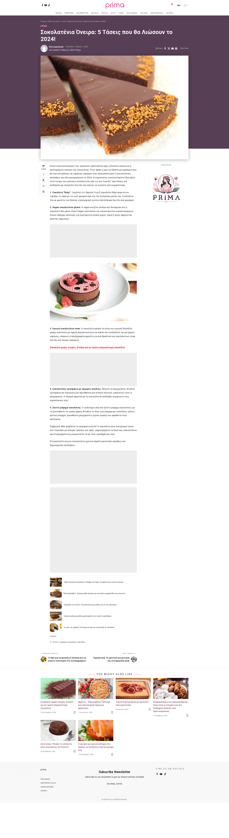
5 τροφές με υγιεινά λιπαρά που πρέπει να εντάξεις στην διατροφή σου (95, 747)
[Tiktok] (49, 5)
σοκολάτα (81, 642)
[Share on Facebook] (165, 48)
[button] (174, 5)
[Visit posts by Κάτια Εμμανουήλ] (44, 48)
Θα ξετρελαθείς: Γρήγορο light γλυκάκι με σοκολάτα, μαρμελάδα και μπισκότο (94, 593)
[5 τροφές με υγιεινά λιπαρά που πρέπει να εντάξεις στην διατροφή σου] (95, 730)
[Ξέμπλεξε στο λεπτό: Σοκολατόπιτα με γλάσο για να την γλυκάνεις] (56, 604)
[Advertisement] (93, 241)
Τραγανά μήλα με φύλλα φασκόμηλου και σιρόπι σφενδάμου (88, 616)
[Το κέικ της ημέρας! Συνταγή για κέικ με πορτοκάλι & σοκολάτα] (56, 627)
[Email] (172, 48)
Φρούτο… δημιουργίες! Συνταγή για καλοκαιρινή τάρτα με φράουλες (94, 705)
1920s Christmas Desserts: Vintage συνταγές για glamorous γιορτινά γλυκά (93, 582)
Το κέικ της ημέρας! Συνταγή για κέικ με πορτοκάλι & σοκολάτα (89, 627)
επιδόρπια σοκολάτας (68, 642)
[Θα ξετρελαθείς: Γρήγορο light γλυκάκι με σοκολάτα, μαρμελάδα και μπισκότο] (56, 593)
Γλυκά (44, 26)
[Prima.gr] (114, 5)
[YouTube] (45, 5)
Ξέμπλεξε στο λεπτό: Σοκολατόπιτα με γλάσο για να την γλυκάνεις (90, 605)
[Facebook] (42, 5)
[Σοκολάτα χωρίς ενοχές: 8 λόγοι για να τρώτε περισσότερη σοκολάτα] (58, 688)
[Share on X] (168, 48)
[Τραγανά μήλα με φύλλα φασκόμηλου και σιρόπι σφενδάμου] (56, 616)
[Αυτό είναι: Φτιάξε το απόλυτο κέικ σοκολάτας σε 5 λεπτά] (58, 730)
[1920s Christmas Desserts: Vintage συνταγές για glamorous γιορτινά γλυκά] (56, 582)
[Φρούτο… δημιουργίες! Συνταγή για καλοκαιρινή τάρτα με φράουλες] (95, 688)
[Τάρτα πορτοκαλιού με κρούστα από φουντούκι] (133, 688)
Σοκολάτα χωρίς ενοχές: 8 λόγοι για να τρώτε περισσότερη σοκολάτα (87, 347)
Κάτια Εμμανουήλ (56, 47)
